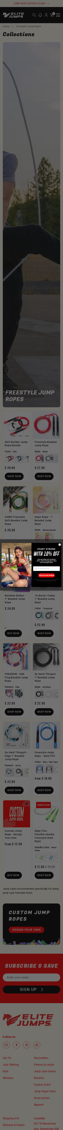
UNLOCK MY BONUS (46, 575)
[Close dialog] (60, 545)
